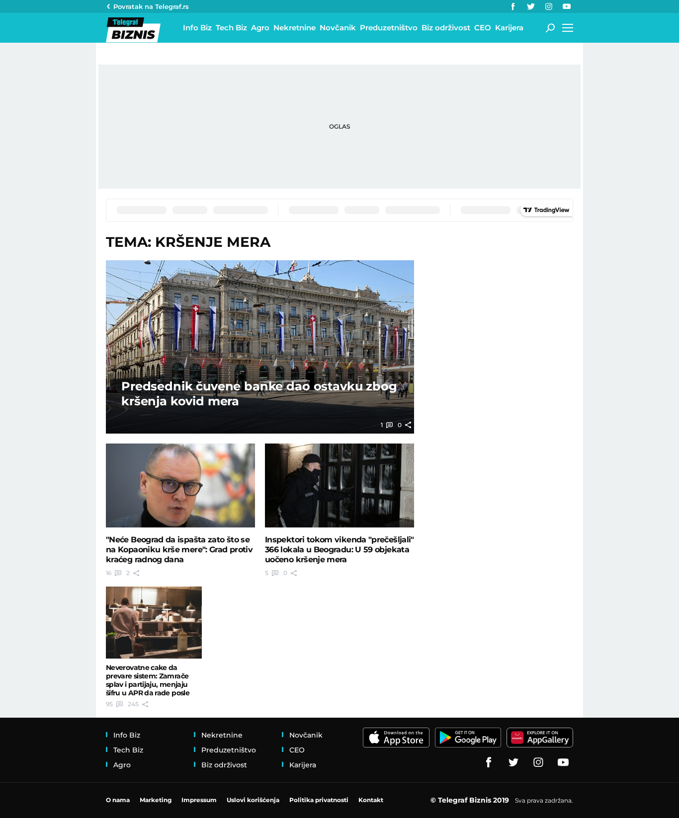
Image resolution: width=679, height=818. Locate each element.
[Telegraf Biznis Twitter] (530, 6)
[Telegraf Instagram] (548, 6)
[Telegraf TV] (566, 6)
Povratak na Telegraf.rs (151, 6)
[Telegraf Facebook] (513, 6)
